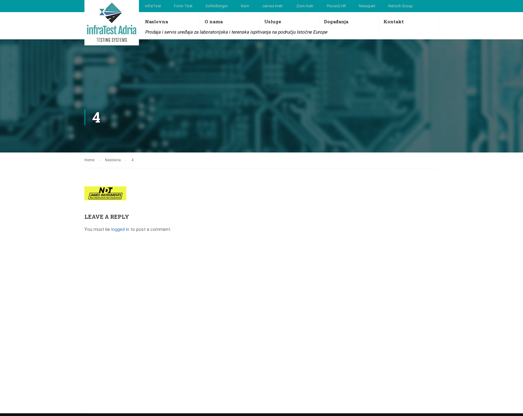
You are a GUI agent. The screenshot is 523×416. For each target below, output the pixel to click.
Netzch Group (400, 6)
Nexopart (367, 6)
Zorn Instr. (305, 6)
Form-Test (183, 6)
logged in (120, 229)
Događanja (336, 21)
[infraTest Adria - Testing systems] (111, 22)
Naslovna (156, 21)
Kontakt (393, 21)
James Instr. (272, 6)
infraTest (153, 6)
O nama (214, 21)
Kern (245, 6)
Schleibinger (217, 6)
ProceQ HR (336, 6)
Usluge (272, 21)
